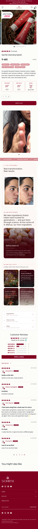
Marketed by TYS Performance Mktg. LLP (10, 522)
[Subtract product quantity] (3, 96)
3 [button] (19, 455)
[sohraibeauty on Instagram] (5, 487)
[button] (6, 51)
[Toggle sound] (27, 150)
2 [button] (16, 455)
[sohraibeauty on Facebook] (3, 487)
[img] (6, 368)
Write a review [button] (19, 357)
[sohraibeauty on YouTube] (11, 487)
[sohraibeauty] (19, 7)
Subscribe (33, 507)
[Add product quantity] (8, 96)
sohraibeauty (14, 519)
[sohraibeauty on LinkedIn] (8, 487)
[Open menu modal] (2, 7)
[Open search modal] (31, 7)
